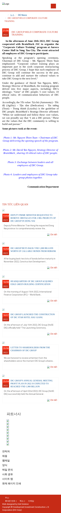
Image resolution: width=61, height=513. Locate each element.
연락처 (6, 451)
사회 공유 (7, 474)
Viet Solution (23, 504)
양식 (4, 465)
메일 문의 (7, 469)
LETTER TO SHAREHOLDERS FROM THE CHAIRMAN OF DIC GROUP (30, 349)
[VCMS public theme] (5, 4)
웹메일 (6, 460)
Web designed (8, 504)
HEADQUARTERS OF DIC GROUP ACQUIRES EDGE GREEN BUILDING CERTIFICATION (32, 282)
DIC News (22, 15)
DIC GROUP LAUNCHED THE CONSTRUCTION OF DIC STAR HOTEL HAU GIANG (33, 316)
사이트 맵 (7, 478)
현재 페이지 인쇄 (11, 483)
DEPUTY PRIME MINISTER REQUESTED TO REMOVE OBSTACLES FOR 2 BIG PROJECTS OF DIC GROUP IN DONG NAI (33, 218)
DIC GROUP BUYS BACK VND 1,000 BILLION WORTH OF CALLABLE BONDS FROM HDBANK (33, 249)
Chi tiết (53, 234)
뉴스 (12, 15)
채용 (4, 455)
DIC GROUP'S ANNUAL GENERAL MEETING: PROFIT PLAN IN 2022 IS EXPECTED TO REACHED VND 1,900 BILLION (32, 384)
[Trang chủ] (5, 15)
